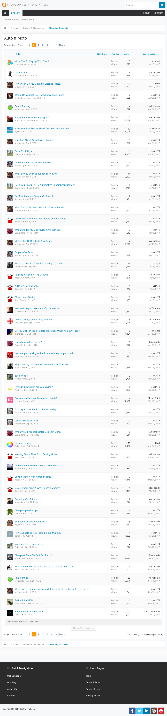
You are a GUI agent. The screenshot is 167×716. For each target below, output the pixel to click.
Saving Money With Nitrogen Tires (33, 476)
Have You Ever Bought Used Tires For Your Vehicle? (42, 128)
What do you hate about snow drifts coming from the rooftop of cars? (52, 589)
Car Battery (21, 72)
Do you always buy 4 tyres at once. (33, 319)
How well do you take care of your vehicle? (37, 308)
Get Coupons (14, 676)
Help (88, 676)
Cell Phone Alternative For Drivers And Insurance (40, 218)
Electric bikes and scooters (29, 611)
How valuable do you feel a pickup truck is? (38, 532)
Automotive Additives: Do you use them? (36, 465)
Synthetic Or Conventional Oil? (31, 521)
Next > (62, 45)
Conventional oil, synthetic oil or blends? (36, 398)
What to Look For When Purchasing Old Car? (38, 263)
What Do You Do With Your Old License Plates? (39, 207)
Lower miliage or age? (26, 420)
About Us (12, 689)
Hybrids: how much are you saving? (34, 386)
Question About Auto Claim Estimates (34, 140)
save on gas (21, 375)
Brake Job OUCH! (24, 600)
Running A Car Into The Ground (31, 274)
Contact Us (13, 695)
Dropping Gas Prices (26, 499)
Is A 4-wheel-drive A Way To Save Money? (37, 487)
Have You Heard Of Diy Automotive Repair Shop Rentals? (45, 184)
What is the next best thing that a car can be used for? (44, 566)
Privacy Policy (93, 695)
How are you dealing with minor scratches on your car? (44, 353)
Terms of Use (93, 689)
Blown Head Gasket (25, 297)
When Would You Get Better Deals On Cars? (38, 431)
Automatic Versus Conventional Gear (34, 162)
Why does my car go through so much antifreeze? (41, 364)
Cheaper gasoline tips (26, 510)
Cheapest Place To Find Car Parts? (33, 555)
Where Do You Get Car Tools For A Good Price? (39, 95)
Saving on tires (22, 443)
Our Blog (11, 682)
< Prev (19, 45)
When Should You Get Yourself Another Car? (38, 229)
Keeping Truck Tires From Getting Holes (36, 454)
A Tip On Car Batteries (26, 285)
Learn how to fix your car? (28, 342)
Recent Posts (28, 19)
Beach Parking (22, 106)
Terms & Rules (93, 682)
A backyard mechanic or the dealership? (36, 409)
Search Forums (12, 19)
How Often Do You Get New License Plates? (38, 83)
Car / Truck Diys (23, 151)
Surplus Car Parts (24, 252)
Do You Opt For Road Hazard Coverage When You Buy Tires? (47, 330)
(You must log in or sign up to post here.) (145, 634)
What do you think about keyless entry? (36, 173)
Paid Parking (21, 577)
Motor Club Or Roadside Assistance (33, 241)
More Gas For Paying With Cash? (32, 61)
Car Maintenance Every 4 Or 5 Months (35, 196)
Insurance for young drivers (29, 544)
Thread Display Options (83, 628)
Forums (15, 13)
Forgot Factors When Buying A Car (33, 117)
